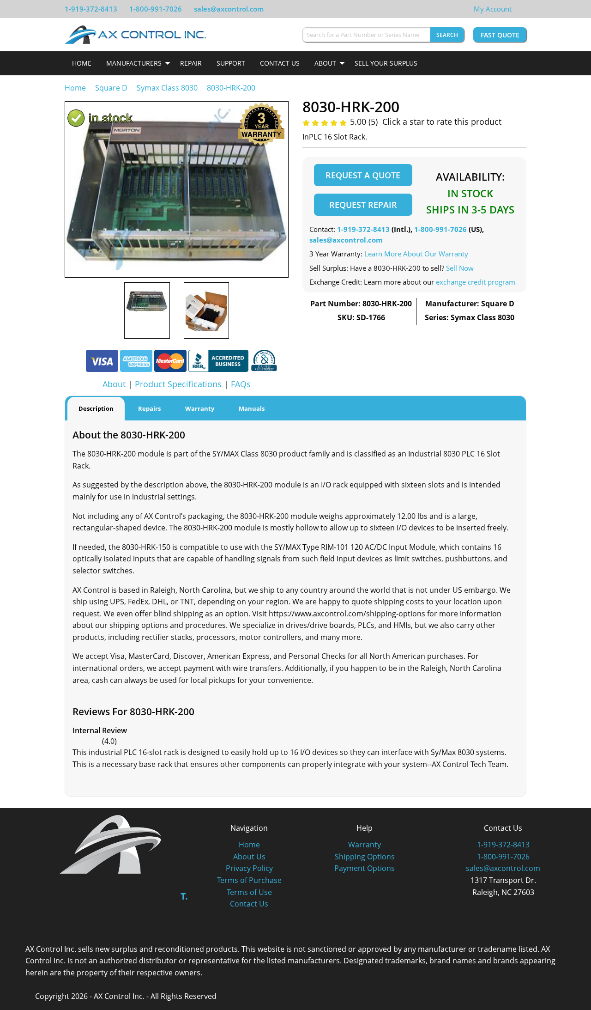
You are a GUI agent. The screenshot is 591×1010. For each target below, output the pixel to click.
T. (184, 896)
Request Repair (363, 204)
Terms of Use (249, 892)
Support (231, 63)
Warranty (364, 845)
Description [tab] (96, 408)
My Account (493, 8)
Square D (111, 88)
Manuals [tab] (252, 408)
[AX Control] (111, 843)
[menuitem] (82, 63)
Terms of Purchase (249, 880)
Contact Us (280, 63)
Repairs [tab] (149, 408)
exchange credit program (475, 281)
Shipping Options (365, 857)
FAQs (241, 383)
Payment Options (364, 868)
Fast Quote (500, 34)
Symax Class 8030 (167, 88)
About (325, 63)
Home (81, 63)
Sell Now (460, 268)
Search (447, 35)
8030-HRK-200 (231, 88)
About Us (249, 857)
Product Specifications (178, 383)
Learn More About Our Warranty (416, 253)
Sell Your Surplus (386, 63)
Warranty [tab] (199, 408)
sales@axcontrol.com (229, 8)
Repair (191, 63)
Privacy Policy (249, 868)
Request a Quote (363, 175)
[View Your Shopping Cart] (519, 8)
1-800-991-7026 (155, 8)
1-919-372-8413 (91, 8)
